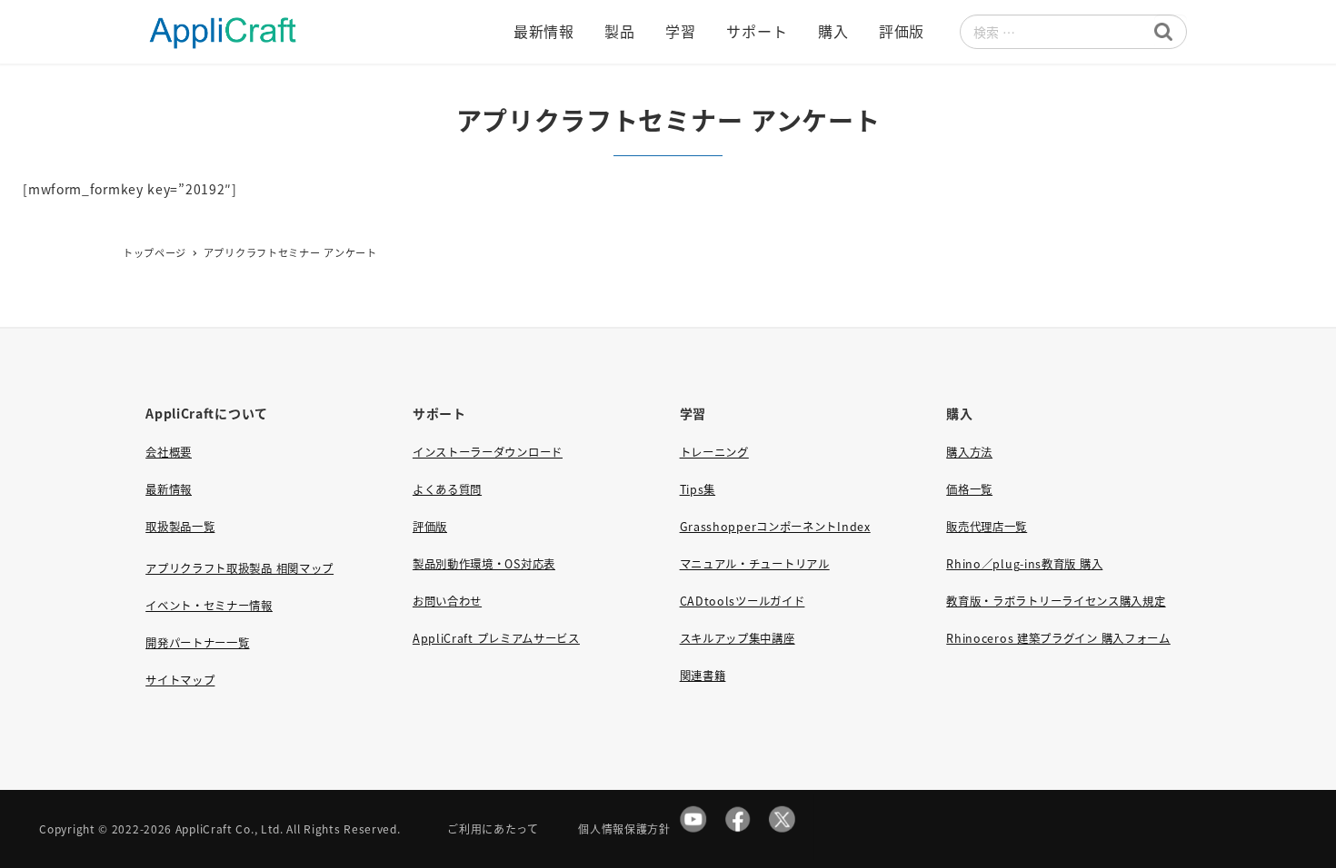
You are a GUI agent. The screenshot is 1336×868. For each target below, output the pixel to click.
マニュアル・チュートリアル (755, 564)
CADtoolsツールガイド (742, 601)
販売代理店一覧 (986, 526)
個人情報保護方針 (624, 828)
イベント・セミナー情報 (209, 605)
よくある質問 (447, 489)
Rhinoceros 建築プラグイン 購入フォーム (1058, 638)
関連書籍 (703, 675)
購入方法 (969, 452)
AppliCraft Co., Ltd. (229, 828)
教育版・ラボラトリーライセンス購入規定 (1055, 601)
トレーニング (714, 452)
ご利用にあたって (493, 828)
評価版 (430, 526)
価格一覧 (969, 489)
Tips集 (698, 489)
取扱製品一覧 (179, 526)
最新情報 (168, 489)
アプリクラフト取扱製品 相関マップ (239, 568)
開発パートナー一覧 (197, 643)
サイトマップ (179, 680)
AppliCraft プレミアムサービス (496, 638)
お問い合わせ (447, 601)
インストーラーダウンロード (488, 452)
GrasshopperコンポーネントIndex (775, 526)
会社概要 (168, 452)
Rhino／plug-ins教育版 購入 (1024, 564)
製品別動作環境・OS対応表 (484, 564)
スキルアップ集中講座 (737, 638)
